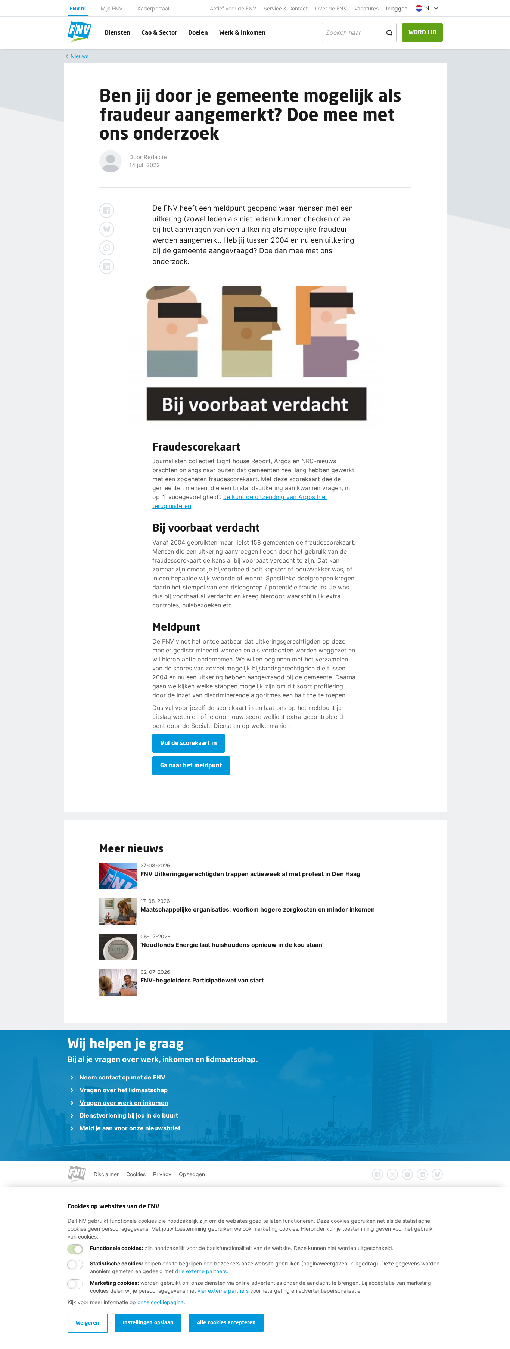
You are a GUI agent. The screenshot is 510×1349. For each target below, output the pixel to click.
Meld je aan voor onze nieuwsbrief (130, 1128)
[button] (427, 8)
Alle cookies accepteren (226, 1322)
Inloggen (396, 8)
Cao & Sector (159, 32)
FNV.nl (77, 8)
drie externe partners (201, 1271)
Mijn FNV (111, 8)
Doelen (198, 32)
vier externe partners (223, 1290)
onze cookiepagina (160, 1302)
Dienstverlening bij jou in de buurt (129, 1115)
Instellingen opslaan (148, 1322)
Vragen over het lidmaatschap (124, 1090)
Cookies (136, 1174)
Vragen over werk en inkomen (124, 1102)
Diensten (117, 32)
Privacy (162, 1174)
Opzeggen (192, 1174)
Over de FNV (331, 8)
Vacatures (366, 8)
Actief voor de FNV (233, 8)
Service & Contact (286, 8)
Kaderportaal (153, 8)
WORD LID (422, 31)
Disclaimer (106, 1174)
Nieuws (79, 56)
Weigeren (87, 1323)
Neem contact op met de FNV (122, 1077)
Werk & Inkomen (242, 32)
